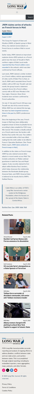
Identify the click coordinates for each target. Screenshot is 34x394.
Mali (25, 207)
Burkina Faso (6, 207)
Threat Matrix (7, 33)
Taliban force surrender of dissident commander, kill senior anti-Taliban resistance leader (16, 295)
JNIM (17, 207)
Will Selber (6, 291)
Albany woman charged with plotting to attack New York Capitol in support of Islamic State (17, 325)
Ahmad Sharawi (8, 237)
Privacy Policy (7, 384)
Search (30, 17)
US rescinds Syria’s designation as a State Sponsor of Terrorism (17, 267)
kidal (21, 207)
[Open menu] (17, 12)
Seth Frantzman (8, 264)
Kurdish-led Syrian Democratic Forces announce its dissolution (16, 240)
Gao (13, 207)
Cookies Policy (7, 391)
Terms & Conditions (9, 387)
